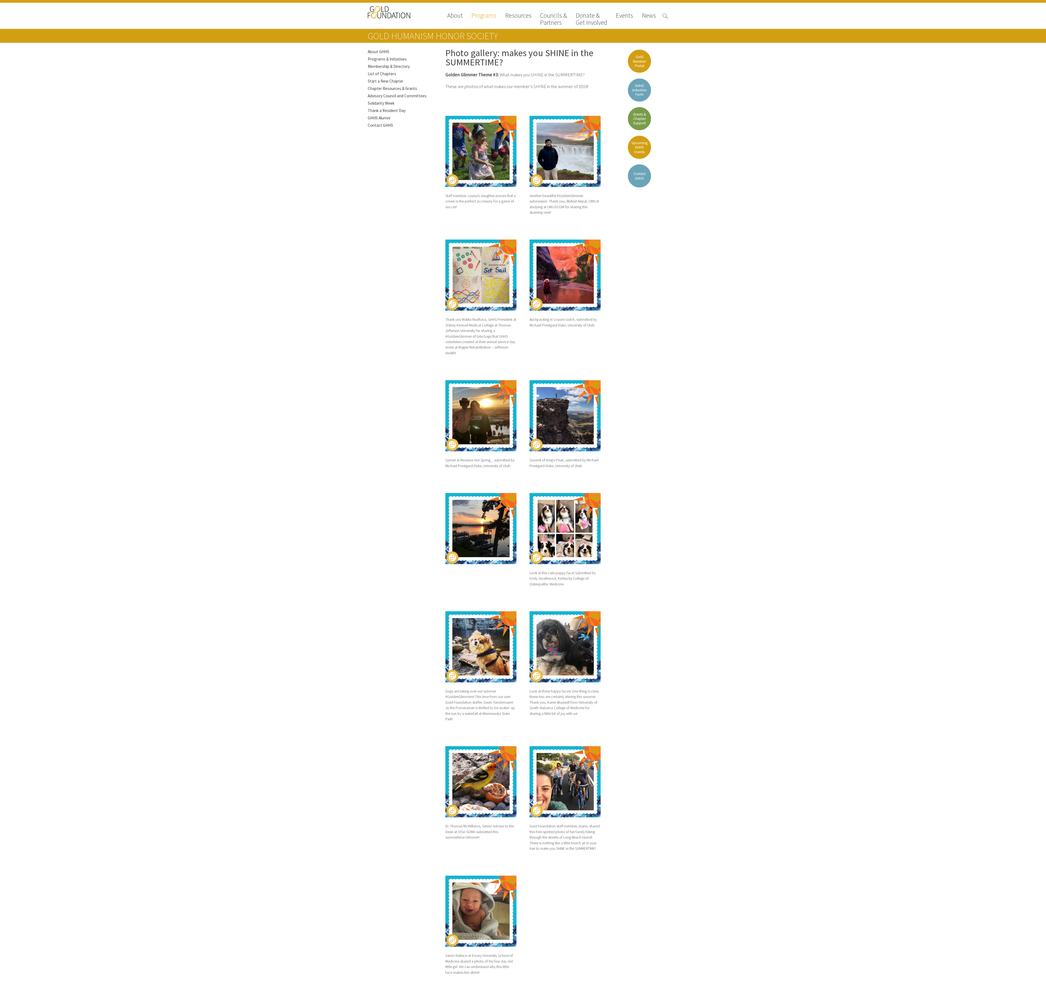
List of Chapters (382, 74)
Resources (518, 16)
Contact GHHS (380, 125)
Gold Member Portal (639, 61)
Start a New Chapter (385, 81)
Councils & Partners (553, 19)
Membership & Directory (389, 66)
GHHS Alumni (379, 118)
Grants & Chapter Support (639, 119)
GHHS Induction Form (639, 90)
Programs (484, 16)
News (649, 16)
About (455, 16)
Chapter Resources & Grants (392, 88)
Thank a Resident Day (387, 110)
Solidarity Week (381, 103)
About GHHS (378, 52)
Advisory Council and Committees (397, 96)
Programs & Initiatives (387, 59)
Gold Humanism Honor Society (433, 36)
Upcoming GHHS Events (639, 147)
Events (624, 16)
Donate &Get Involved (591, 19)
